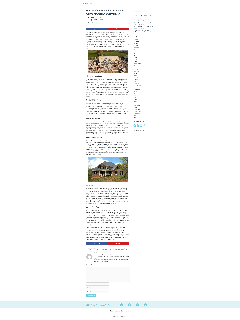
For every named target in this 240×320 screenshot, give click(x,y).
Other (135, 91)
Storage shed (137, 109)
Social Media (137, 105)
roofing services (113, 86)
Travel (135, 115)
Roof (135, 103)
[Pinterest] (121, 304)
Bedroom (122, 2)
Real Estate (136, 97)
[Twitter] (137, 304)
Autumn (136, 39)
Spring (135, 107)
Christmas (136, 47)
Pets (135, 95)
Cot (134, 51)
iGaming (136, 77)
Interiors (136, 79)
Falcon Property (138, 63)
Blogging (99, 5)
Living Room (106, 2)
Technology (137, 113)
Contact (128, 311)
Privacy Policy (120, 311)
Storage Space (137, 111)
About (111, 311)
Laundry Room (137, 85)
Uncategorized (137, 117)
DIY (143, 2)
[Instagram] (145, 304)
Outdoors (137, 2)
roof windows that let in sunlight (108, 144)
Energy (135, 59)
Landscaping (137, 83)
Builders (136, 45)
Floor (135, 67)
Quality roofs (89, 103)
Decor (98, 2)
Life (135, 87)
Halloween (136, 71)
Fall (134, 65)
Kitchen (129, 2)
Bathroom (115, 2)
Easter (135, 57)
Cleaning (136, 49)
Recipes (136, 99)
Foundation (136, 69)
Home (92, 21)
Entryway (136, 61)
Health (135, 73)
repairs (135, 101)
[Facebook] (129, 304)
